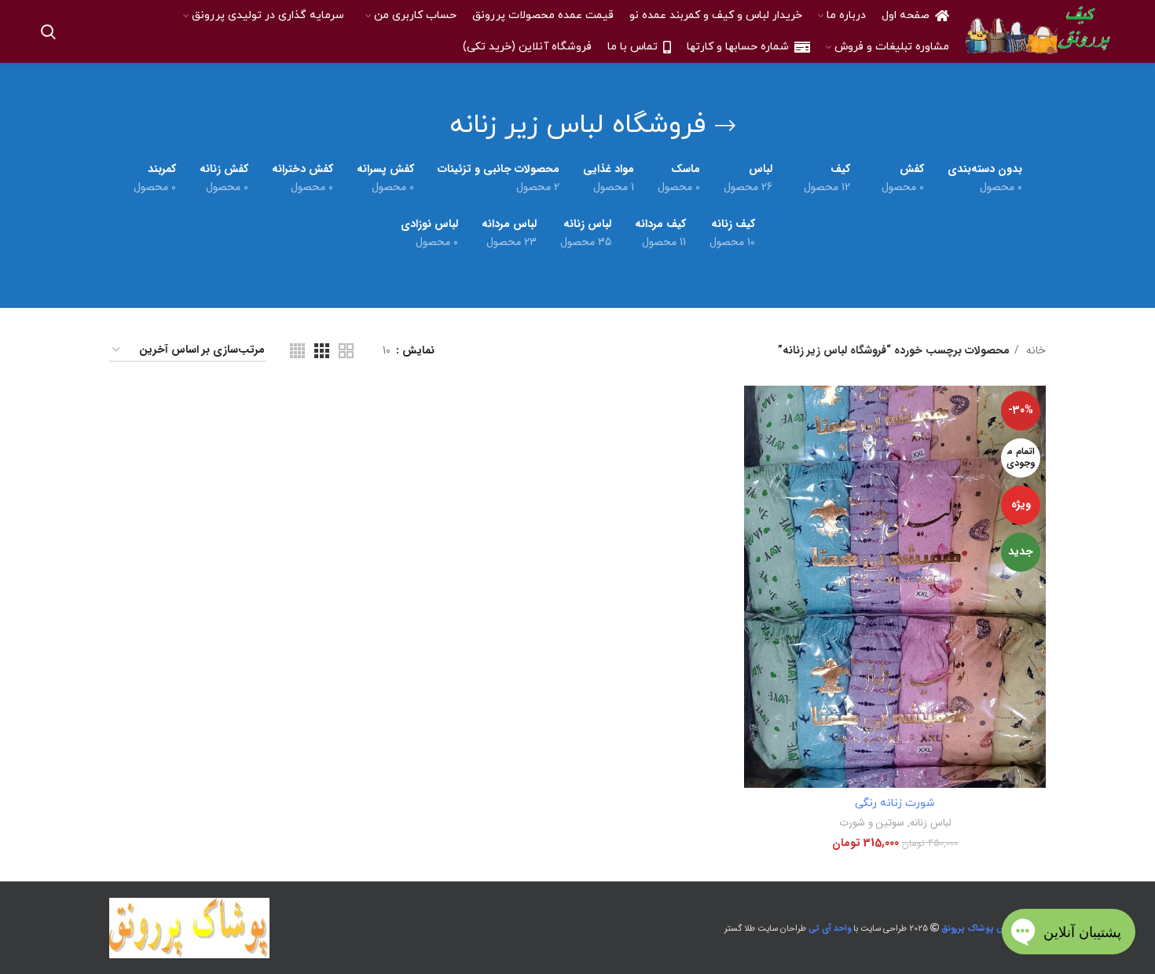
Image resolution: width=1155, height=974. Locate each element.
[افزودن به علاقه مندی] (756, 482)
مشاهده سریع (756, 446)
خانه (1034, 350)
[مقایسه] (756, 411)
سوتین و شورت (871, 823)
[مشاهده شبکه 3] (321, 350)
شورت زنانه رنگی (895, 803)
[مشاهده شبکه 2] (346, 350)
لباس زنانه (931, 823)
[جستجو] (48, 31)
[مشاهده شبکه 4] (297, 350)
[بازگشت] (725, 125)
